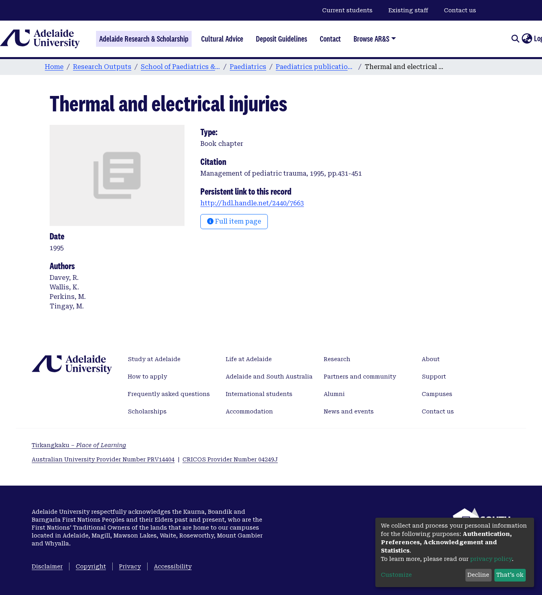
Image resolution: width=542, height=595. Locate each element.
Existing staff (408, 10)
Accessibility (173, 566)
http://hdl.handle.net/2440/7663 (252, 203)
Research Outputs (102, 67)
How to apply (147, 376)
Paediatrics (248, 67)
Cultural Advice (222, 39)
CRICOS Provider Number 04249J (230, 459)
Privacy (130, 566)
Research (337, 359)
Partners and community (360, 376)
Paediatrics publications (315, 67)
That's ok (509, 575)
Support (434, 376)
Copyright (91, 566)
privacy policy (491, 559)
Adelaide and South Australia (269, 376)
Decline (478, 575)
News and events (349, 411)
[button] (526, 39)
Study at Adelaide (154, 359)
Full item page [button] (237, 221)
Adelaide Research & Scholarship (143, 39)
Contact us (460, 10)
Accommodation (249, 411)
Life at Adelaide (249, 359)
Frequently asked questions (169, 394)
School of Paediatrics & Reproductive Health (180, 67)
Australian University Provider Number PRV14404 (103, 459)
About (431, 359)
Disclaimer (47, 566)
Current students (347, 10)
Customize (396, 575)
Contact (330, 39)
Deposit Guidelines (281, 39)
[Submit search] (515, 39)
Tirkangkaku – (79, 445)
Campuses (437, 394)
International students (259, 394)
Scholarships (147, 411)
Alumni (334, 394)
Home (54, 67)
